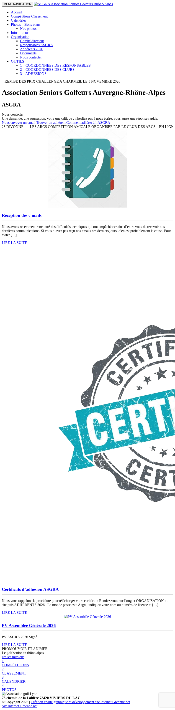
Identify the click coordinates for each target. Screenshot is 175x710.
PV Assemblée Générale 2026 (29, 625)
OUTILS (17, 61)
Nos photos (28, 28)
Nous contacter (31, 57)
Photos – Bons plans (25, 24)
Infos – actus (20, 33)
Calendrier (18, 20)
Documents (28, 53)
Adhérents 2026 (31, 49)
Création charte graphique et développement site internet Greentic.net (80, 702)
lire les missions (13, 657)
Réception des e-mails (21, 215)
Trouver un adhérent (50, 122)
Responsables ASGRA (36, 45)
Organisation (20, 37)
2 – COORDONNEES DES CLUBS (47, 69)
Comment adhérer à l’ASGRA (88, 122)
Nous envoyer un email (18, 122)
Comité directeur (32, 41)
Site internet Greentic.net (19, 706)
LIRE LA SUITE (14, 243)
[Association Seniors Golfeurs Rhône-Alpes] (73, 4)
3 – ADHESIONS (33, 74)
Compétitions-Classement (29, 16)
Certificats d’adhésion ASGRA (30, 589)
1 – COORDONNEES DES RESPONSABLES (55, 65)
